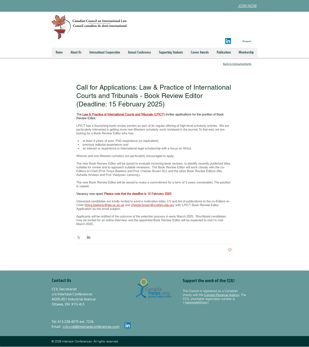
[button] (74, 280)
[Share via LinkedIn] (89, 237)
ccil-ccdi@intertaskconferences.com (91, 326)
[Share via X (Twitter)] (78, 237)
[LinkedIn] (228, 41)
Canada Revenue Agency (221, 295)
